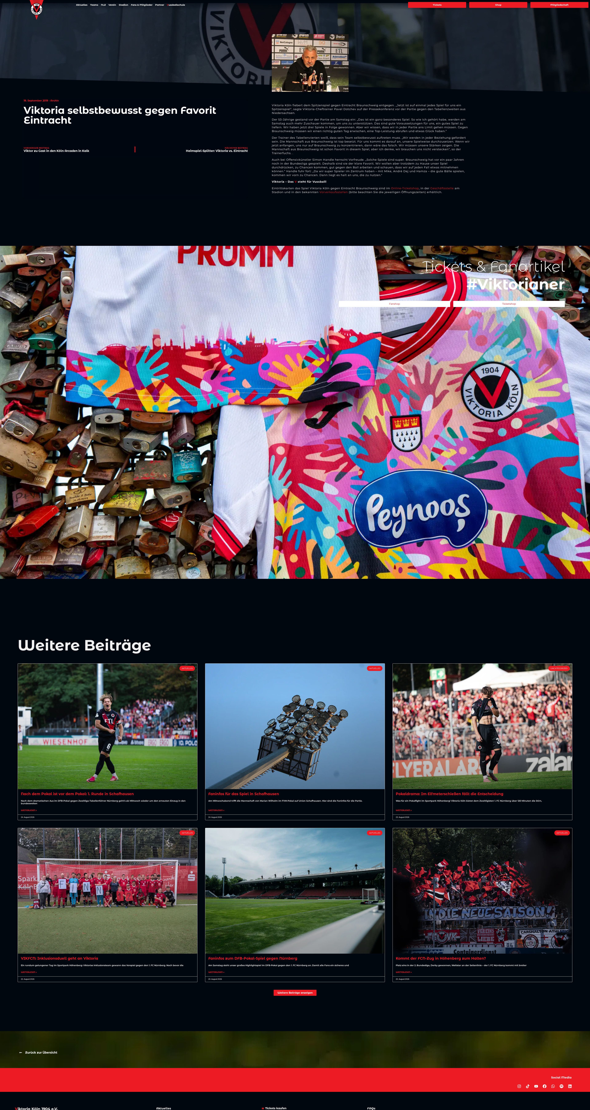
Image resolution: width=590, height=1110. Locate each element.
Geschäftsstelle (442, 188)
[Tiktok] (528, 1086)
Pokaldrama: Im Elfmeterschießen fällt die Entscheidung (449, 794)
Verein (112, 4)
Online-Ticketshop (405, 188)
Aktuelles (81, 4)
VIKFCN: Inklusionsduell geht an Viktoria (59, 958)
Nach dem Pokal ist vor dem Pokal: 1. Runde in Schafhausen (77, 794)
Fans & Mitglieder (141, 4)
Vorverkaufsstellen (333, 192)
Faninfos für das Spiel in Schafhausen (243, 794)
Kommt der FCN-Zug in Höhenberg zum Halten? (441, 958)
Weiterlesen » (29, 810)
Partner (159, 4)
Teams (94, 4)
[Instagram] (519, 1086)
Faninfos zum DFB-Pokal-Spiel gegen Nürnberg (252, 958)
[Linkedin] (570, 1086)
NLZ (103, 4)
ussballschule (176, 4)
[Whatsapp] (553, 1086)
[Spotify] (561, 1086)
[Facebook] (545, 1086)
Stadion (123, 4)
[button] (295, 993)
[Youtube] (536, 1086)
